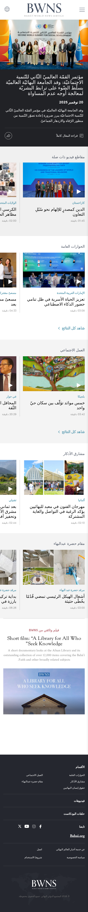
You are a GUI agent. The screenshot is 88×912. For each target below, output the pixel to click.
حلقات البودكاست (74, 813)
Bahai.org (77, 836)
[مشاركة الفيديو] (8, 135)
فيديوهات (79, 801)
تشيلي (12, 500)
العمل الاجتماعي (34, 775)
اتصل (39, 849)
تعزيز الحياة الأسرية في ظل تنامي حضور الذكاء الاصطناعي (56, 302)
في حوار (11, 396)
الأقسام (80, 767)
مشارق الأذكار (77, 781)
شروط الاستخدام (33, 857)
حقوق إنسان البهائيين (74, 787)
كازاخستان (78, 203)
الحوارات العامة (77, 775)
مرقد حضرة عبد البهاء (72, 590)
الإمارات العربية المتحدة (71, 293)
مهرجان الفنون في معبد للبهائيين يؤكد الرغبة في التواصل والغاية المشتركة (57, 511)
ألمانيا (81, 500)
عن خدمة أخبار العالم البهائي (70, 849)
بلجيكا (81, 396)
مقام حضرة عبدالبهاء (32, 781)
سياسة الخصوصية (76, 857)
